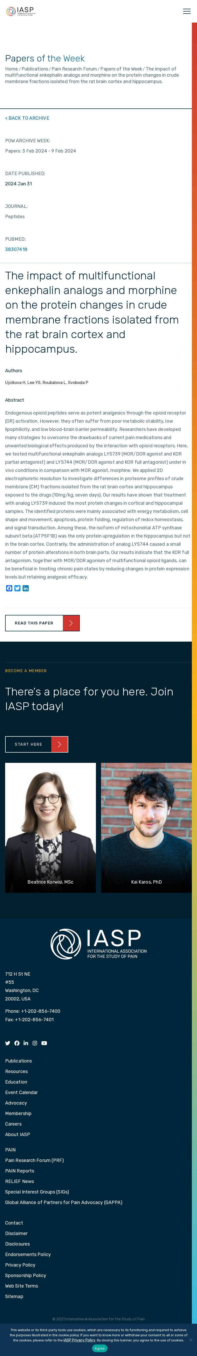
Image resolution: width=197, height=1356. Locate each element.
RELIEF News (19, 1181)
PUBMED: (15, 239)
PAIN (10, 1150)
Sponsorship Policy (25, 1275)
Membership (18, 1113)
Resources (16, 1071)
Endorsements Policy (28, 1254)
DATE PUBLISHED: (25, 173)
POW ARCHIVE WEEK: (27, 141)
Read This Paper (34, 623)
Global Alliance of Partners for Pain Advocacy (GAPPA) (63, 1202)
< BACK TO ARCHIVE (27, 118)
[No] (190, 1339)
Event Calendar (21, 1092)
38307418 (16, 249)
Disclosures (17, 1244)
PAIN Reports (19, 1171)
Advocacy (16, 1103)
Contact (14, 1223)
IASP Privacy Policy (79, 1340)
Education (16, 1082)
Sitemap (14, 1296)
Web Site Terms (21, 1286)
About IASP (17, 1134)
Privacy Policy (20, 1265)
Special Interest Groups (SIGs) (37, 1192)
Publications (18, 1061)
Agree (100, 1348)
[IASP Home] (20, 11)
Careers (13, 1124)
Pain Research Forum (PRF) (34, 1160)
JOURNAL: (16, 206)
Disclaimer (16, 1233)
